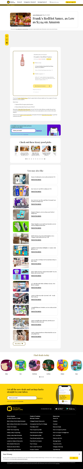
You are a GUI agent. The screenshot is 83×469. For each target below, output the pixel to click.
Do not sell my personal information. (19, 459)
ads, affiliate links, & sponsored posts (22, 29)
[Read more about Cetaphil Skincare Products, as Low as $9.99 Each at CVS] (21, 310)
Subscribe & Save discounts (24, 109)
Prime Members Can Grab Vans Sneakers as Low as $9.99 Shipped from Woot (43, 224)
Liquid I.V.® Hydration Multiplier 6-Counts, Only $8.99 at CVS (43, 248)
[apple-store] (59, 409)
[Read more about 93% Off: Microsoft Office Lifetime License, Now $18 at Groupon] (21, 286)
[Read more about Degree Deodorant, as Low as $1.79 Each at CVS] (21, 179)
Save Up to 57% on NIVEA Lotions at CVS (41, 189)
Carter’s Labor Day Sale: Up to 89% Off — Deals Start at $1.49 (43, 296)
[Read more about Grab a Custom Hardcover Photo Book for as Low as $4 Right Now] (21, 335)
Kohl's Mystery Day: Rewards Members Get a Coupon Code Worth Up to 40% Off (42, 236)
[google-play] (71, 409)
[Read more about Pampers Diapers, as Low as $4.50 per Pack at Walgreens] (21, 214)
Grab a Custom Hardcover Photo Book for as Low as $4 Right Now (43, 333)
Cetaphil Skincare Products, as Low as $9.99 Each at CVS (43, 308)
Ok (73, 457)
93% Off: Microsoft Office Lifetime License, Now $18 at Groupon (43, 284)
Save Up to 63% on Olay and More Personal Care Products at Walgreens (43, 200)
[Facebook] (7, 39)
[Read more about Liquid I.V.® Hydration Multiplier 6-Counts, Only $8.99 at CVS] (21, 250)
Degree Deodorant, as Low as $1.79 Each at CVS (43, 177)
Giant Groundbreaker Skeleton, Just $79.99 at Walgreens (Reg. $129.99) (43, 321)
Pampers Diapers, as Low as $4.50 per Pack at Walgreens (42, 212)
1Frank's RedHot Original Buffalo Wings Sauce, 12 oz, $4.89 (44, 67)
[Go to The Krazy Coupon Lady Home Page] (11, 2)
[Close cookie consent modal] (79, 454)
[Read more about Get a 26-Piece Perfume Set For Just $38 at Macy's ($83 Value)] (21, 262)
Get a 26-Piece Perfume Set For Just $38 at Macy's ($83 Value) (43, 260)
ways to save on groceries (26, 114)
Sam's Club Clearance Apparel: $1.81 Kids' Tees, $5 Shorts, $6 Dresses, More (44, 272)
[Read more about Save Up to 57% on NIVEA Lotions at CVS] (21, 191)
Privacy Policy (26, 134)
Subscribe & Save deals (47, 114)
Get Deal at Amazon (40, 86)
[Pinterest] (7, 43)
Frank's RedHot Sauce (43, 57)
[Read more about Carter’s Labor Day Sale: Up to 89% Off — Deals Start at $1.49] (21, 298)
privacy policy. (59, 457)
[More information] (52, 70)
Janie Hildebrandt (37, 15)
